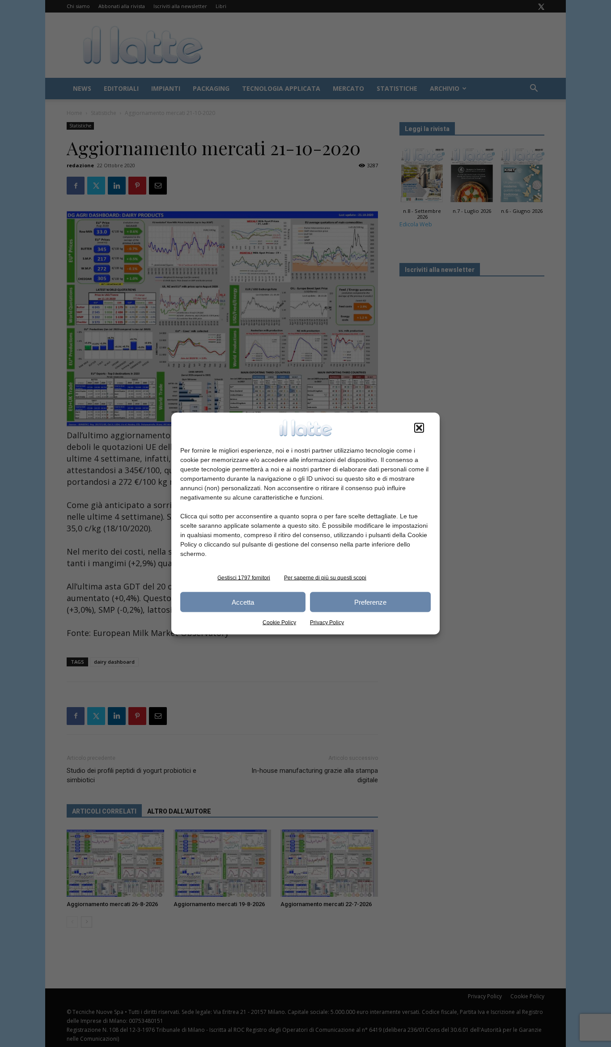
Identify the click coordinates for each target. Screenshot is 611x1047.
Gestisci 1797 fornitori (243, 578)
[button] (419, 428)
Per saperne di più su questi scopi (325, 578)
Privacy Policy (327, 622)
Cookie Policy (279, 622)
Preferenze (370, 602)
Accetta (243, 602)
